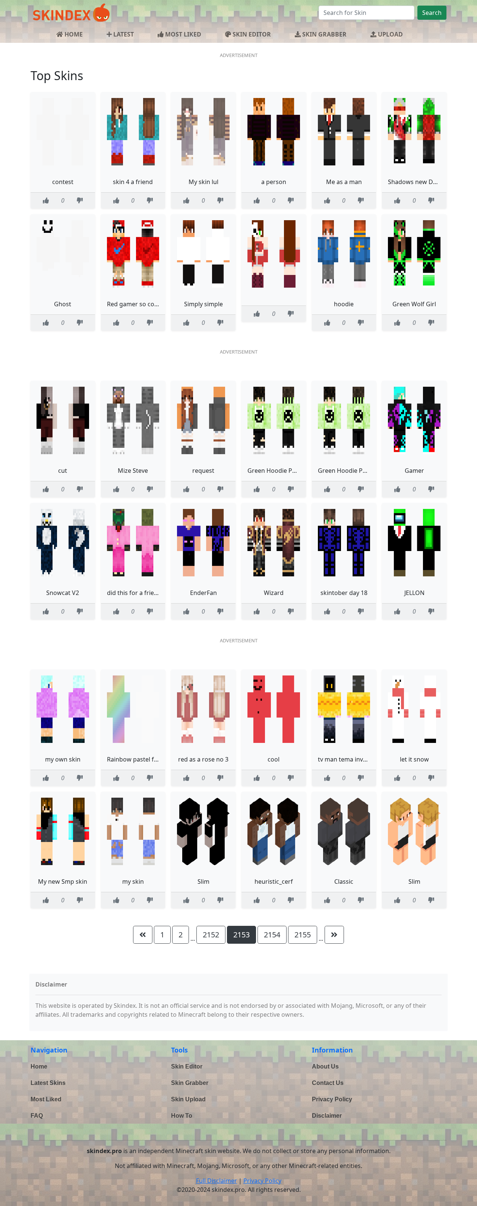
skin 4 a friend (133, 182)
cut (62, 470)
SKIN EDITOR (251, 34)
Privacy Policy (332, 1099)
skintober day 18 (343, 593)
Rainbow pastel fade (135, 759)
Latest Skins (48, 1083)
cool (273, 759)
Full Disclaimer (216, 1181)
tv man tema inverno (347, 759)
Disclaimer (327, 1115)
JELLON (414, 593)
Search (432, 13)
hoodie (344, 304)
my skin (133, 881)
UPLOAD (389, 34)
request (203, 470)
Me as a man (344, 182)
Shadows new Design (418, 182)
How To (181, 1115)
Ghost (62, 304)
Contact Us (328, 1083)
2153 (241, 935)
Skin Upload (188, 1099)
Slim (203, 881)
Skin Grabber (189, 1083)
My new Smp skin (62, 881)
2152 (211, 935)
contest (62, 182)
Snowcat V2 (62, 593)
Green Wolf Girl (414, 304)
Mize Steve (133, 470)
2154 (272, 935)
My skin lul (203, 182)
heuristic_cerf (274, 881)
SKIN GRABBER (324, 34)
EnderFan (203, 593)
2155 (302, 935)
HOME (73, 34)
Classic (343, 881)
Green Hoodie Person (278, 470)
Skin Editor (186, 1066)
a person (273, 182)
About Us (325, 1066)
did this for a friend (134, 593)
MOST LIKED (182, 34)
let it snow (414, 759)
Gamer (414, 470)
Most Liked (46, 1099)
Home (39, 1066)
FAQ (37, 1115)
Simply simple (203, 304)
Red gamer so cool (133, 304)
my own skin (62, 759)
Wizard (274, 593)
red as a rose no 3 (203, 759)
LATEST (123, 34)
